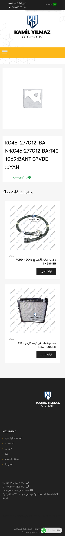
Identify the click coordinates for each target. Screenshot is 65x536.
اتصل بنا (9, 464)
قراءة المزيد (46, 271)
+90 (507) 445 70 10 (14, 482)
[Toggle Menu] (5, 53)
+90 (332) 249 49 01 (14, 486)
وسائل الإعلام (12, 459)
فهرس (8, 448)
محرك (11, 339)
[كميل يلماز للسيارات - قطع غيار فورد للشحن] (32, 38)
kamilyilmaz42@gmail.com (16, 490)
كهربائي (11, 255)
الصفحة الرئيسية (13, 438)
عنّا (6, 453)
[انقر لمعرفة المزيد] (48, 399)
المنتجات (9, 443)
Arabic (49, 4)
